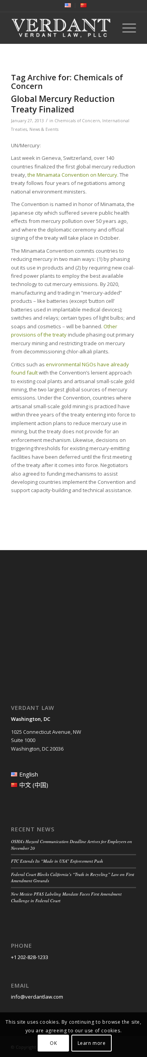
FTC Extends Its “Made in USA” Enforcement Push (57, 861)
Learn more (92, 1043)
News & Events (43, 129)
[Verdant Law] (61, 27)
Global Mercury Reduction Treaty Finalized (63, 104)
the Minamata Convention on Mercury (72, 174)
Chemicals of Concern (77, 120)
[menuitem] (68, 5)
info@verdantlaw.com (37, 996)
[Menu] (125, 27)
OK (53, 1043)
